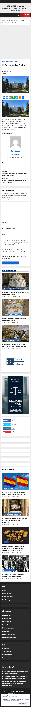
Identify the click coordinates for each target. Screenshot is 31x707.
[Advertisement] (15, 41)
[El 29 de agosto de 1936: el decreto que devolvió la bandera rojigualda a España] (15, 481)
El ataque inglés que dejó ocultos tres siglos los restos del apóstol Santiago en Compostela (15, 520)
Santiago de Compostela (15, 514)
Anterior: (14, 173)
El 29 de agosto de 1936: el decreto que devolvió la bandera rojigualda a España (13, 493)
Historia (6, 314)
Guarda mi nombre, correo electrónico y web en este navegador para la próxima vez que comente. (16, 243)
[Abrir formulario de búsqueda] (18, 14)
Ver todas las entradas (15, 157)
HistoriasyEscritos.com (8, 628)
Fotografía (16, 314)
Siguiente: (14, 181)
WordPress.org (6, 600)
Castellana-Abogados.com (9, 637)
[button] (2, 15)
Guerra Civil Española (9, 488)
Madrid (4, 61)
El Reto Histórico (6, 618)
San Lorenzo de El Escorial (10, 288)
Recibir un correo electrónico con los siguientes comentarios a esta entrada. (14, 250)
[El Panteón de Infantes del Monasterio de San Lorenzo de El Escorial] (15, 281)
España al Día (5, 631)
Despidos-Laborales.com (8, 634)
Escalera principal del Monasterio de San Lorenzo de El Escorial (14, 319)
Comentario (6, 200)
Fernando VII (12, 340)
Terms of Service (6, 651)
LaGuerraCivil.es (6, 625)
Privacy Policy (6, 648)
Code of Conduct (6, 658)
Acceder (4, 590)
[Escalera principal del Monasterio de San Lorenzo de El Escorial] (15, 307)
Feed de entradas (6, 593)
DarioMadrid (7, 69)
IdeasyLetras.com (6, 615)
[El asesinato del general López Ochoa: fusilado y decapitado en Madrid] (15, 563)
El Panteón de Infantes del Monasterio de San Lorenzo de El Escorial (15, 293)
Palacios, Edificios (12, 61)
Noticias (6, 542)
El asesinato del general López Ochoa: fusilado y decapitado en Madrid (13, 575)
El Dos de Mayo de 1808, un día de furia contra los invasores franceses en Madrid (14, 345)
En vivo (27, 15)
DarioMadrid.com (15, 6)
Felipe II (11, 314)
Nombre (5, 222)
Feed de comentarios (7, 597)
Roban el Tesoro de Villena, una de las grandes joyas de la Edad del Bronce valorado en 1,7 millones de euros (13, 548)
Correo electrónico (8, 228)
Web (3, 235)
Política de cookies (15, 700)
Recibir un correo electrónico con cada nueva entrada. (14, 257)
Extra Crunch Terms (7, 654)
